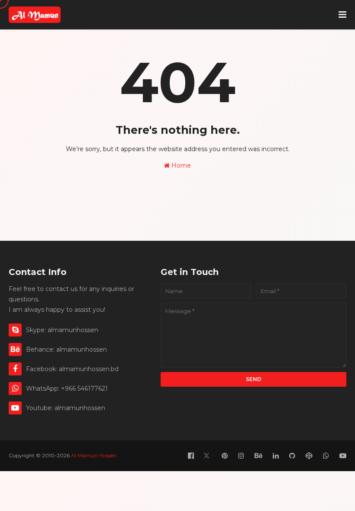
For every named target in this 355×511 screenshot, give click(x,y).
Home (180, 165)
